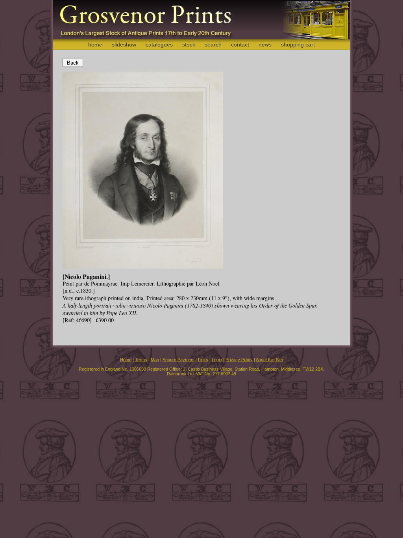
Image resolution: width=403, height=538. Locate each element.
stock (188, 44)
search (213, 44)
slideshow (124, 44)
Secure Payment (178, 359)
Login (217, 359)
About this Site (269, 359)
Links (203, 359)
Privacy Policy (239, 359)
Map (155, 359)
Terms (141, 359)
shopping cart (298, 44)
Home (125, 359)
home (95, 44)
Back (73, 63)
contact (240, 44)
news (265, 44)
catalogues (159, 44)
